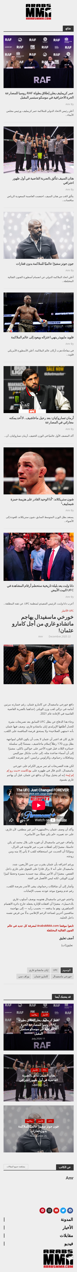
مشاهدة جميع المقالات (16, 1166)
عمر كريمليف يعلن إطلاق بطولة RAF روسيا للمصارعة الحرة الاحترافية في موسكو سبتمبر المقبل (38, 1026)
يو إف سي (23, 976)
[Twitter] (63, 1210)
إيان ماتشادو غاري (38, 970)
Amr (40, 636)
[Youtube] (56, 1210)
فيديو (68, 1243)
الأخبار (65, 610)
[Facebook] (70, 1210)
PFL (45, 1070)
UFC (71, 610)
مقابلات (66, 1235)
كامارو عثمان (41, 976)
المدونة (67, 1219)
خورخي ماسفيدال (62, 976)
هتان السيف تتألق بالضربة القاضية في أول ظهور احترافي (38, 1077)
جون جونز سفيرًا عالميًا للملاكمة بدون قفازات (38, 1128)
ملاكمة (34, 1014)
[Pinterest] (42, 1210)
